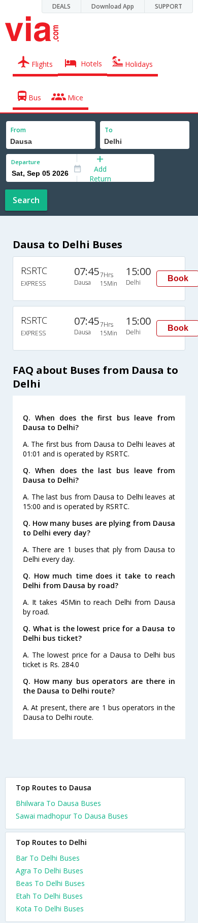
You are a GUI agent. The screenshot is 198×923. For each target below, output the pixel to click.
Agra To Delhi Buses (49, 870)
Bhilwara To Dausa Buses (58, 803)
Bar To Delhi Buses (48, 858)
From (18, 130)
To (109, 130)
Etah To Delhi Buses (49, 896)
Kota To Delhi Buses (50, 908)
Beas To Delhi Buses (50, 883)
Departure (25, 162)
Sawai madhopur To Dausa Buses (72, 816)
